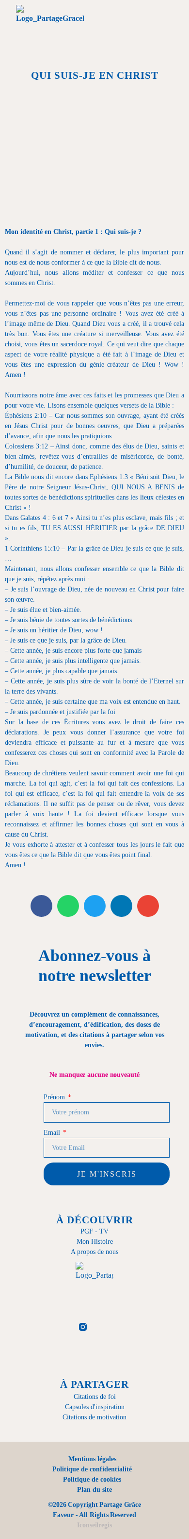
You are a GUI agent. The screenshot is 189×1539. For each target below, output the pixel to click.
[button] (121, 28)
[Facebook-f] (59, 1327)
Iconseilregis (94, 1525)
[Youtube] (130, 1327)
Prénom (55, 1097)
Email (53, 1132)
